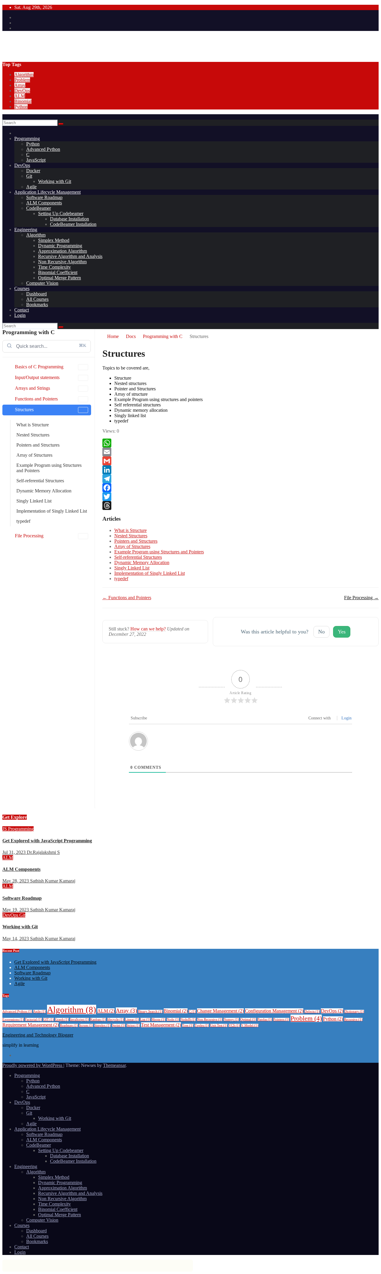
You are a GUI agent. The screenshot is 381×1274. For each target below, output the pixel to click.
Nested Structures (32, 434)
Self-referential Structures (40, 480)
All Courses (37, 299)
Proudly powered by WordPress (32, 1065)
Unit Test (218, 1025)
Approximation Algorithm (62, 250)
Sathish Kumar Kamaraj (52, 880)
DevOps (22, 90)
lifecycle (115, 1019)
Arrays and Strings (32, 388)
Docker (33, 170)
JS (5, 828)
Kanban (98, 1019)
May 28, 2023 (16, 880)
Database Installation (69, 218)
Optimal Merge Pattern (59, 277)
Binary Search (150, 1011)
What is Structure (32, 424)
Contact (21, 309)
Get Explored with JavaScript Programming (47, 840)
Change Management (220, 1010)
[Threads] (240, 505)
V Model (249, 1025)
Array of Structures (34, 455)
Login (20, 315)
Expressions (13, 1019)
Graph (62, 1019)
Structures (24, 409)
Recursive (353, 1019)
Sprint (118, 1025)
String (133, 1025)
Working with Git (54, 181)
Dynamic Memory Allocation (43, 490)
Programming (27, 138)
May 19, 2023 (16, 909)
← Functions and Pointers (126, 597)
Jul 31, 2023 (14, 852)
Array (19, 85)
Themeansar (114, 1065)
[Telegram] (240, 478)
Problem (22, 79)
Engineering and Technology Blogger (78, 41)
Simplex (102, 1025)
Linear (132, 1019)
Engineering (25, 229)
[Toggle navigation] (4, 118)
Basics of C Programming (39, 366)
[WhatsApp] (240, 443)
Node (173, 1019)
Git (29, 176)
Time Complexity (54, 267)
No (321, 632)
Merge (158, 1019)
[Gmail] (240, 460)
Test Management (161, 1024)
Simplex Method (53, 240)
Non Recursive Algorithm (62, 261)
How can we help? (148, 628)
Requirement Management (30, 1024)
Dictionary (354, 1011)
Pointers (281, 1019)
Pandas (264, 1019)
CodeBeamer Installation (73, 224)
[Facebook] (240, 487)
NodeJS (188, 1019)
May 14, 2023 (16, 938)
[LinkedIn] (240, 469)
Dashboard (36, 293)
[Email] (240, 451)
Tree (187, 1025)
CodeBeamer (38, 208)
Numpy (231, 1019)
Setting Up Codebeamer (60, 213)
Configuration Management (274, 1010)
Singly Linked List (33, 500)
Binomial (23, 101)
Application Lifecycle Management (47, 192)
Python (21, 106)
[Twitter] (240, 496)
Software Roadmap (44, 197)
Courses (21, 288)
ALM (19, 95)
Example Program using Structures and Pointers (49, 468)
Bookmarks (37, 304)
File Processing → (361, 597)
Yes (342, 632)
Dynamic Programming (60, 245)
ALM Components (44, 202)
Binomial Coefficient (57, 272)
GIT (48, 1019)
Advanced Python (43, 149)
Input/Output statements (37, 377)
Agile (31, 186)
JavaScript (36, 159)
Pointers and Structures (38, 444)
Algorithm (24, 74)
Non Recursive (209, 1019)
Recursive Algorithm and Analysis (70, 256)
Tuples (202, 1025)
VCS (234, 1025)
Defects (312, 1011)
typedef (23, 521)
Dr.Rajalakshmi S (43, 852)
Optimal (248, 1019)
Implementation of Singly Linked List (51, 511)
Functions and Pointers (36, 398)
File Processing (29, 535)
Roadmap (69, 1025)
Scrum (86, 1025)
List (145, 1019)
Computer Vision (42, 283)
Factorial (33, 1019)
